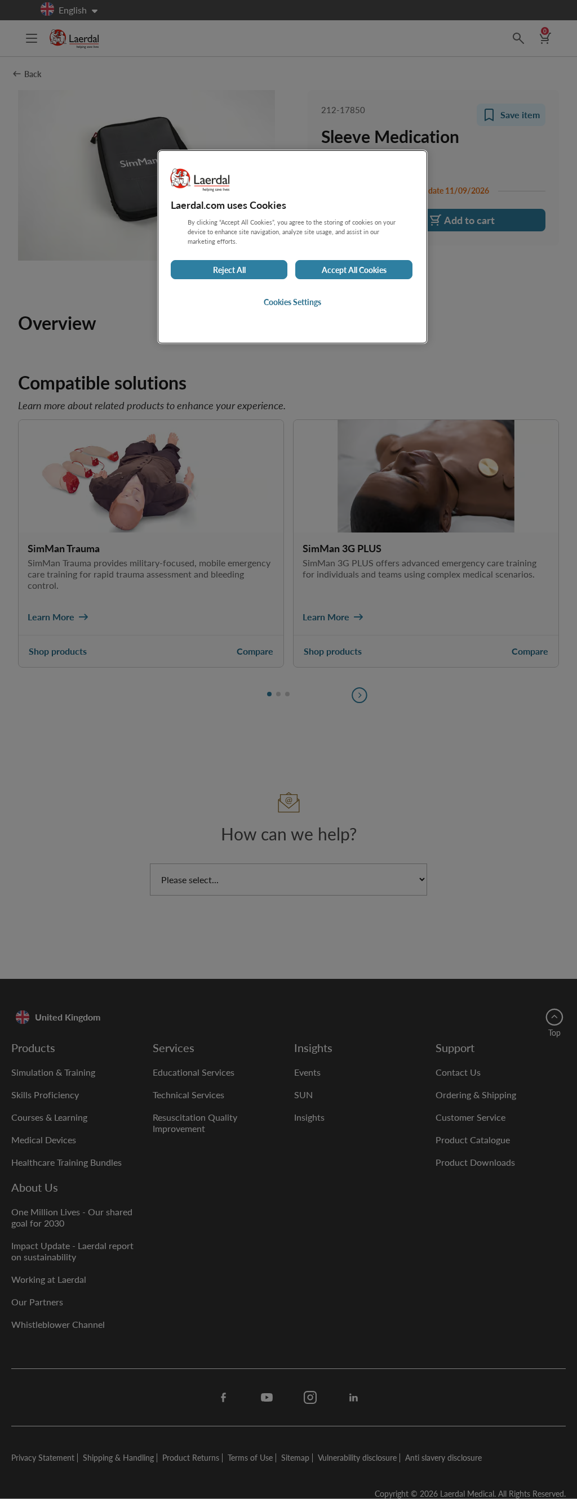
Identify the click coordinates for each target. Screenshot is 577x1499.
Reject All (229, 269)
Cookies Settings (292, 301)
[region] (292, 247)
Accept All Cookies (354, 269)
